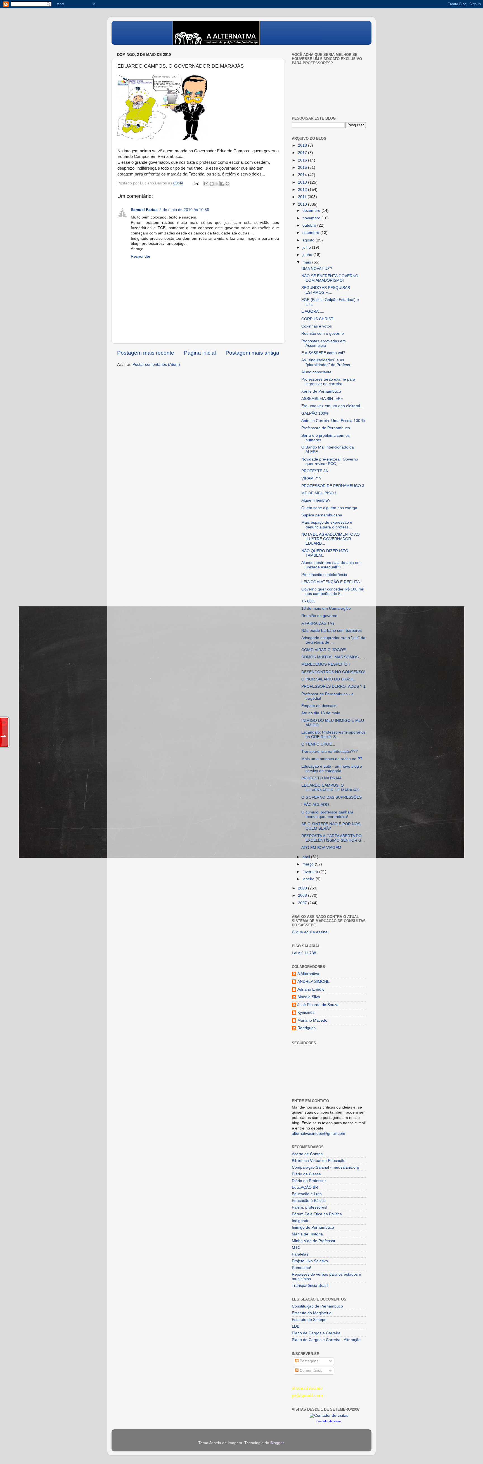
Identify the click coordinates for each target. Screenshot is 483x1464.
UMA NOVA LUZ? (316, 269)
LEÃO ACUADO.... (317, 805)
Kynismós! (306, 1012)
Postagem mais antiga (252, 353)
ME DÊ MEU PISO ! (318, 493)
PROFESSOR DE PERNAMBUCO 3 (332, 486)
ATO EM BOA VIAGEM (321, 848)
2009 (303, 888)
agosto (309, 240)
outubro (309, 225)
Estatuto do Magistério (312, 1313)
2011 (302, 197)
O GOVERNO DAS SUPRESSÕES (331, 797)
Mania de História (307, 1234)
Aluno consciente (316, 372)
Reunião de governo (319, 616)
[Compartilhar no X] (217, 183)
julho (307, 247)
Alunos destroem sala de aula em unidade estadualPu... (331, 565)
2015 (303, 167)
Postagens (308, 1361)
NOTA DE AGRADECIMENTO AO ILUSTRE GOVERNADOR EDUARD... (330, 538)
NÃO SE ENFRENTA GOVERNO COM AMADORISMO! (329, 278)
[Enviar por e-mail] (206, 183)
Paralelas (300, 1254)
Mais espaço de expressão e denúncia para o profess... (326, 524)
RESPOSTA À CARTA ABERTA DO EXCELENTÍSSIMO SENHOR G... (333, 838)
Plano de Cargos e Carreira (316, 1333)
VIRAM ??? (311, 478)
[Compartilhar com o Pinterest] (227, 183)
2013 (303, 182)
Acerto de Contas (307, 1154)
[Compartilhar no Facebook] (222, 183)
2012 (303, 190)
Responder (140, 256)
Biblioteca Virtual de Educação (318, 1161)
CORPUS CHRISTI (318, 319)
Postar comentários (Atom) (156, 364)
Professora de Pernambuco (325, 428)
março (308, 864)
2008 (303, 895)
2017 (303, 153)
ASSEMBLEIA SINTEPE (322, 399)
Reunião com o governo (322, 333)
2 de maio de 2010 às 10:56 (184, 210)
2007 (303, 903)
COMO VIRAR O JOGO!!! (323, 650)
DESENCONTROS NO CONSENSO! (333, 672)
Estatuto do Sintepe (309, 1320)
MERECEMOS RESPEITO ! (325, 664)
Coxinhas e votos (316, 326)
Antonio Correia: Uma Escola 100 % (333, 421)
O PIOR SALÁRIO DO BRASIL (328, 679)
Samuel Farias (144, 210)
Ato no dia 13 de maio (320, 713)
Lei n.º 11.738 (304, 953)
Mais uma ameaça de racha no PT (332, 759)
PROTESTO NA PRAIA (321, 778)
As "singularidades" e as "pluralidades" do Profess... (327, 362)
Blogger (277, 1443)
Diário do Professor (309, 1181)
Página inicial (200, 353)
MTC (296, 1247)
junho (307, 255)
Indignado (300, 1221)
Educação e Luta (307, 1194)
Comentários (310, 1370)
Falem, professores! (309, 1207)
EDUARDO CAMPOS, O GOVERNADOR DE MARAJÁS (330, 787)
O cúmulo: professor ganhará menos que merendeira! (327, 814)
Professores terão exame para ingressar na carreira (328, 381)
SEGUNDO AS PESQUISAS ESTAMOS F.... (325, 290)
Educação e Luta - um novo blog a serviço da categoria (331, 768)
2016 (303, 160)
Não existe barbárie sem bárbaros (331, 630)
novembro (311, 218)
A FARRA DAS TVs (317, 623)
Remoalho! (301, 1268)
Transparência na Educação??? (329, 751)
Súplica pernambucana (321, 515)
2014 (303, 175)
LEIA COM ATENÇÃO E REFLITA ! (331, 582)
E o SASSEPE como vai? (323, 353)
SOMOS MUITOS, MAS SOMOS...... (333, 657)
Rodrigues (306, 1028)
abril (306, 857)
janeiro (309, 879)
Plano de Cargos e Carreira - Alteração (326, 1340)
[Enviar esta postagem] (196, 183)
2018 (303, 145)
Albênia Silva (308, 997)
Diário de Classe (306, 1174)
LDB (295, 1326)
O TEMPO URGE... (318, 744)
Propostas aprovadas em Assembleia (323, 343)
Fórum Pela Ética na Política (317, 1214)
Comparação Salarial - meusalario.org (325, 1167)
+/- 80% (308, 601)
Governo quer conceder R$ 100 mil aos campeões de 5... (332, 591)
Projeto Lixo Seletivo (310, 1261)
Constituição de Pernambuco (317, 1306)
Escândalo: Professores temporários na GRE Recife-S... (333, 734)
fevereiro (310, 872)
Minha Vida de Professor (313, 1241)
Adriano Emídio (311, 989)
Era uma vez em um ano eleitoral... (332, 406)
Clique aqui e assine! (310, 932)
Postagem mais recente (145, 353)
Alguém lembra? (315, 500)
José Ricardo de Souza (317, 1005)
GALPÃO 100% (314, 413)
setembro (311, 233)
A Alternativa (308, 974)
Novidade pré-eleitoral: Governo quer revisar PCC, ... (329, 461)
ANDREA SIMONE (313, 981)
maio (307, 262)
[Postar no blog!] (211, 183)
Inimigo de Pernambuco (313, 1227)
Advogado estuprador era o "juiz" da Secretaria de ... (333, 640)
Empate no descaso (319, 706)
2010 (303, 204)
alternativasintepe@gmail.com (318, 1133)
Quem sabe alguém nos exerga (329, 508)
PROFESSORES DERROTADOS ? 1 (333, 686)
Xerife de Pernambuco (321, 391)
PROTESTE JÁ (314, 471)
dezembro (311, 210)
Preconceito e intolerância (324, 575)
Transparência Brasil (310, 1285)
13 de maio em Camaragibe (326, 608)
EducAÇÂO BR (305, 1187)
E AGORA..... (312, 311)
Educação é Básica (309, 1201)
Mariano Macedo (312, 1020)
